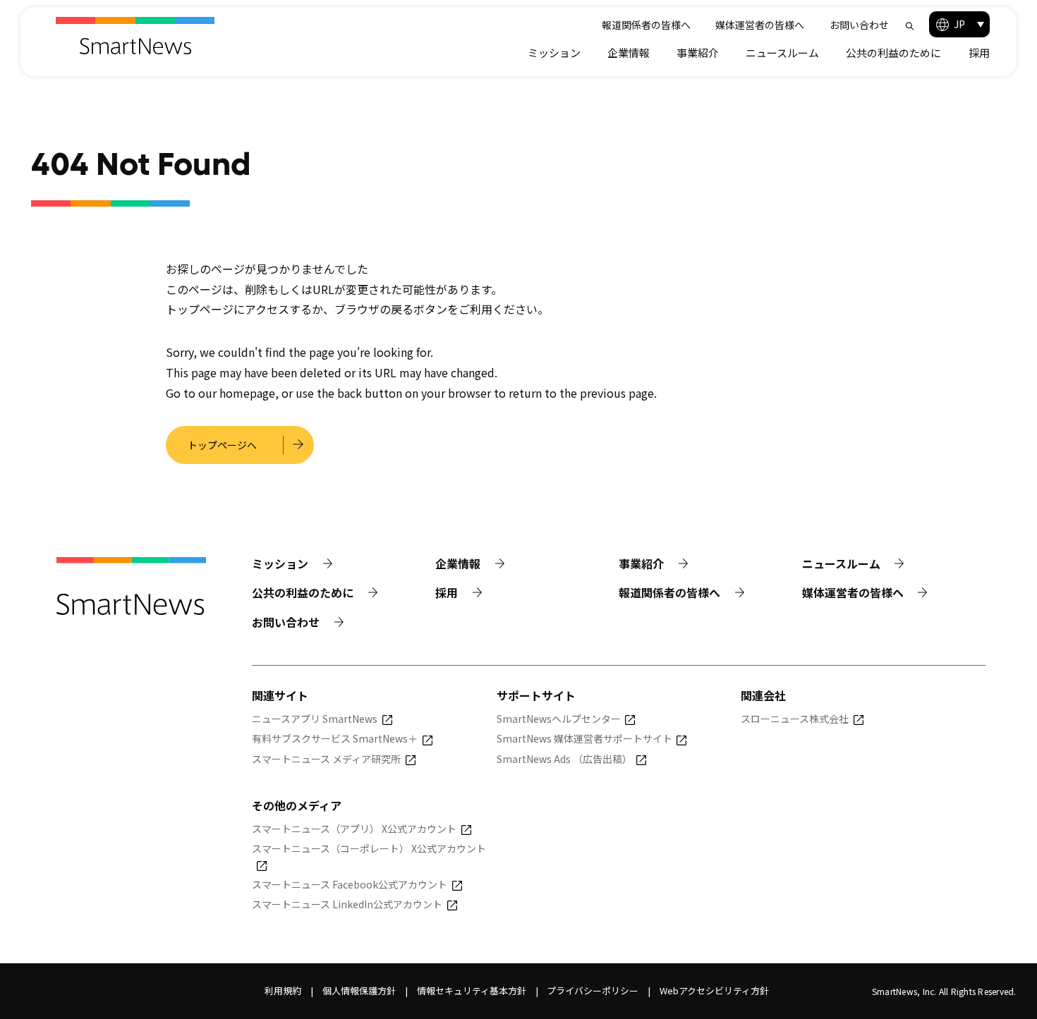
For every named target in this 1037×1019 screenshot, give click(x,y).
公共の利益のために (893, 52)
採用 (979, 52)
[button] (959, 24)
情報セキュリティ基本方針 (471, 990)
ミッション (554, 52)
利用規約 (283, 990)
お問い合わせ (859, 25)
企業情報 (628, 52)
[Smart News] (135, 35)
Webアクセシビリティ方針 (714, 990)
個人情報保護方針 (359, 990)
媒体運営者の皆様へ (759, 25)
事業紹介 (698, 52)
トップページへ (222, 445)
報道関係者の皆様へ (646, 25)
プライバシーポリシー (592, 990)
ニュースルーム (782, 52)
